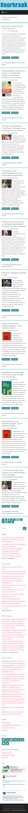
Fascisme (13, 364)
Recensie (20, 118)
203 (9, 522)
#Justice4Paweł (6, 722)
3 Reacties (14, 112)
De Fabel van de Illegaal (8, 755)
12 (21, 519)
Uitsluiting (21, 213)
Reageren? (15, 57)
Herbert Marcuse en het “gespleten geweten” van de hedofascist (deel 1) (12, 423)
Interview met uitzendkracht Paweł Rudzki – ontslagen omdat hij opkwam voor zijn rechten (13, 128)
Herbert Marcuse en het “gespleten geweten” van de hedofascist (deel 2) (12, 326)
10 (14, 519)
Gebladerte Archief (7, 753)
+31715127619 (5, 810)
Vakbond (4, 64)
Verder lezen (6, 57)
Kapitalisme (14, 62)
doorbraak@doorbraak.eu (19, 810)
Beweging (13, 163)
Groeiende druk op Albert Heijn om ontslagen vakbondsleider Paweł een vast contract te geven (14, 224)
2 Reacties (14, 408)
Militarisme (20, 315)
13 (3, 522)
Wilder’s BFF (5, 758)
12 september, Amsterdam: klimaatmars (12, 549)
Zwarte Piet (5, 730)
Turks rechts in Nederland (8, 727)
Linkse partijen (20, 413)
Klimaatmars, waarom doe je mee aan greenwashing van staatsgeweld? (13, 680)
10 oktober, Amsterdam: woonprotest (11, 556)
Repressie (4, 366)
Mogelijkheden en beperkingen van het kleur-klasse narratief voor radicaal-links (13, 374)
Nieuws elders (21, 62)
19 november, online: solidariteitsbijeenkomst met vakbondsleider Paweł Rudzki (12, 173)
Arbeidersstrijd (7, 62)
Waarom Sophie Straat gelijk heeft (11, 599)
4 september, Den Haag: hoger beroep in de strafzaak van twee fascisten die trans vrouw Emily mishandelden (13, 539)
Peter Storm (5, 674)
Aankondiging (7, 213)
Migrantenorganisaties (16, 264)
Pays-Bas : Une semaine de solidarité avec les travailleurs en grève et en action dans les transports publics (14, 637)
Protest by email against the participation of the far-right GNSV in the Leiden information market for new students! (13, 625)
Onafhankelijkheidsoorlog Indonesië (11, 725)
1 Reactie (14, 359)
